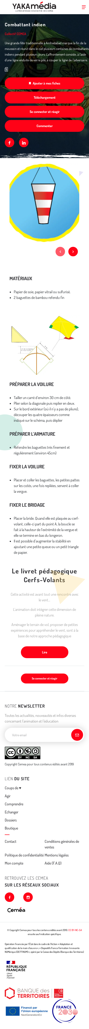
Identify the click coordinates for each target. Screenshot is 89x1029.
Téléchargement (45, 97)
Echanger (11, 812)
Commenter (45, 126)
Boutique (11, 828)
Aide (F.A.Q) (53, 863)
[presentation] (60, 251)
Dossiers (11, 820)
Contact (10, 841)
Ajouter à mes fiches (46, 83)
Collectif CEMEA (15, 34)
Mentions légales (57, 855)
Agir (7, 796)
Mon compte (14, 863)
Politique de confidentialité (24, 855)
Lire (44, 652)
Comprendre (14, 804)
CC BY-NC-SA (75, 930)
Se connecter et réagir (45, 112)
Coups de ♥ (13, 787)
